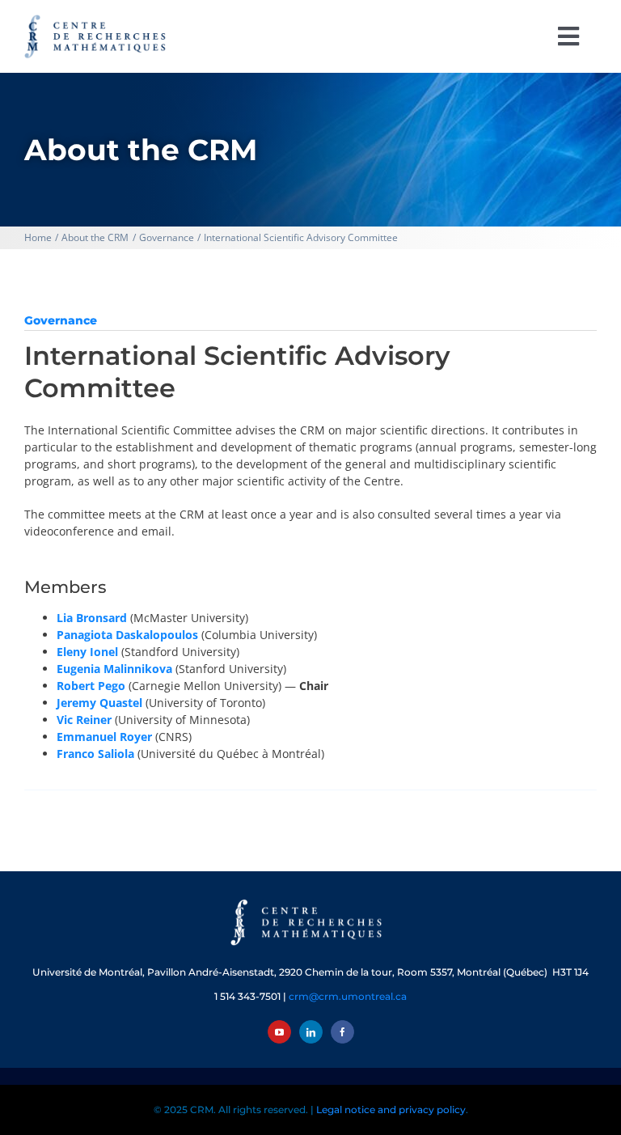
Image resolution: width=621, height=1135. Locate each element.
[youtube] (279, 1032)
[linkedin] (311, 1032)
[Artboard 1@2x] (310, 900)
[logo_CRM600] (97, 18)
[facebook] (342, 1032)
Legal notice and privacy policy (391, 1109)
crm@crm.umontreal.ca (348, 996)
